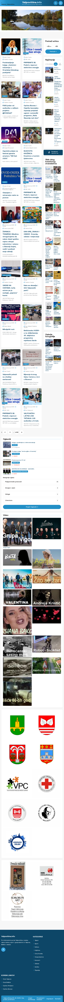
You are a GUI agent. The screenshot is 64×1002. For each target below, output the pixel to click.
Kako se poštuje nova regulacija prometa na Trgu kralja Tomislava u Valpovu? (57, 115)
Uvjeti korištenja (31, 999)
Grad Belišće (7, 982)
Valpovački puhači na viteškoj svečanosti (10, 376)
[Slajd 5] (28, 28)
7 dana (55, 64)
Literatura (16, 453)
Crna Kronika (6, 275)
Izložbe (37, 967)
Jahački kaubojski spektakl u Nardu (57, 100)
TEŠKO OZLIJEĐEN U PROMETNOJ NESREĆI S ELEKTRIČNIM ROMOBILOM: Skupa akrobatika (58, 83)
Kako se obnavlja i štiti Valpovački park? (31, 287)
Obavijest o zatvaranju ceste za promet (10, 195)
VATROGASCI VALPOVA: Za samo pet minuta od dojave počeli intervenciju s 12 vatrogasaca (58, 135)
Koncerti (5, 319)
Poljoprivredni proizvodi (20, 471)
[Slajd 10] (34, 28)
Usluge (15, 445)
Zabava (5, 141)
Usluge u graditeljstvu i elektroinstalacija (23, 442)
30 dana (60, 64)
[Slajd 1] (22, 28)
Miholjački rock (8, 329)
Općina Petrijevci (8, 985)
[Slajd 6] (29, 28)
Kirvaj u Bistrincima (57, 68)
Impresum (50, 999)
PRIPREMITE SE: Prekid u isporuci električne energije (31, 65)
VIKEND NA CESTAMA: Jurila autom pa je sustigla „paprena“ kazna (10, 290)
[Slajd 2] (23, 28)
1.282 (16, 432)
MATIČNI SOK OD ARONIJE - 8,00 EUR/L (23, 469)
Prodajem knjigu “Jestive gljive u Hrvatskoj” (24, 451)
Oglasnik (7, 439)
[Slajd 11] (35, 28)
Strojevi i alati (31, 488)
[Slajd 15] (40, 28)
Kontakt (58, 999)
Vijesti (26, 53)
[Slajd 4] (27, 28)
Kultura (5, 53)
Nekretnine (16, 462)
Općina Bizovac (7, 989)
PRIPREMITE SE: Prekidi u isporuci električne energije (10, 415)
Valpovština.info (8, 936)
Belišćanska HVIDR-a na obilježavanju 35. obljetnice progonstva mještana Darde (32, 335)
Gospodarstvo (39, 957)
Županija (5, 221)
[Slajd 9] (33, 28)
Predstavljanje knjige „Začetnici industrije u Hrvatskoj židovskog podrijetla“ (10, 67)
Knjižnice (26, 141)
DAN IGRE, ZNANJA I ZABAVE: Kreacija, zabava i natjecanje (31, 234)
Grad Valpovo (7, 979)
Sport (26, 403)
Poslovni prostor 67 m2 (18, 460)
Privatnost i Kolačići (41, 999)
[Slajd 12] (36, 28)
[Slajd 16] (41, 28)
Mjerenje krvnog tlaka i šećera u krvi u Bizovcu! (32, 376)
